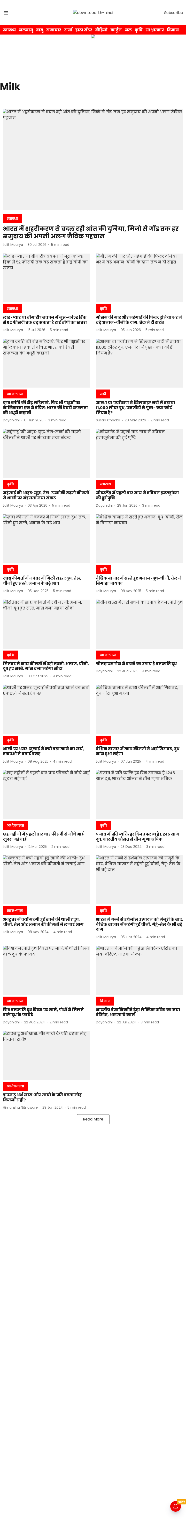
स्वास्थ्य (9, 30)
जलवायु (26, 30)
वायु (39, 30)
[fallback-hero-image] (93, 159)
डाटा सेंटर (83, 30)
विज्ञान (173, 30)
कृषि (139, 30)
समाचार (53, 30)
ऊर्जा (68, 30)
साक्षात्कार (155, 30)
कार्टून (116, 30)
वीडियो (101, 30)
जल (128, 30)
